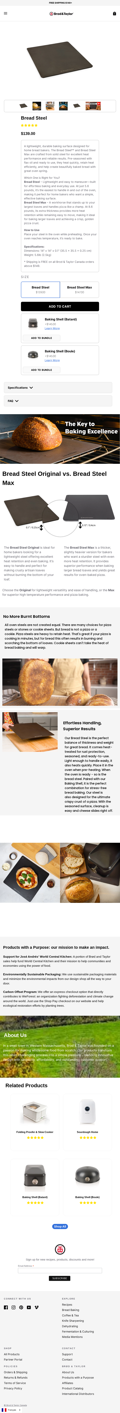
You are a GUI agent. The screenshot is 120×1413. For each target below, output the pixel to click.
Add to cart (60, 306)
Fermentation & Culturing (78, 1331)
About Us (68, 1372)
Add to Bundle (41, 338)
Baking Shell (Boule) (87, 1197)
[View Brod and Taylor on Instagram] (13, 1307)
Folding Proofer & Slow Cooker (34, 1132)
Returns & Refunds (16, 1377)
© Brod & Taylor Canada (15, 1405)
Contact (67, 1359)
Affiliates (67, 1383)
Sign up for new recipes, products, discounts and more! (60, 1259)
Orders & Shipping (15, 1372)
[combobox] (11, 1410)
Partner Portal (13, 1359)
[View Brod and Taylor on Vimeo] (36, 1307)
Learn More (52, 328)
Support (67, 1354)
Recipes (67, 1304)
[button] (29, 125)
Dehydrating (70, 1326)
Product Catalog (72, 1388)
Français (12, 1410)
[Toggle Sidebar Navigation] (5, 13)
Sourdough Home (87, 1132)
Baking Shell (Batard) (35, 1197)
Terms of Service (15, 1383)
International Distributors (78, 1393)
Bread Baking (70, 1310)
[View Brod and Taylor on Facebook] (6, 1307)
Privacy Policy (13, 1388)
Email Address (26, 1265)
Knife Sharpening (73, 1320)
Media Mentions (72, 1336)
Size (25, 277)
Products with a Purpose (78, 1377)
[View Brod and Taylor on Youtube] (29, 1307)
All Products (12, 1354)
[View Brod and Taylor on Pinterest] (21, 1307)
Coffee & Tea (70, 1315)
